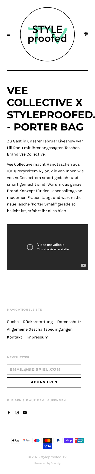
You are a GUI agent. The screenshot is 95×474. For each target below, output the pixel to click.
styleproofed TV (54, 457)
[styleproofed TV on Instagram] (17, 412)
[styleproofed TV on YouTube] (25, 412)
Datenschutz (69, 321)
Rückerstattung (38, 321)
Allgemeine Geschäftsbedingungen (40, 329)
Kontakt (14, 337)
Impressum (37, 337)
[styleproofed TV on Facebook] (9, 412)
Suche (13, 321)
